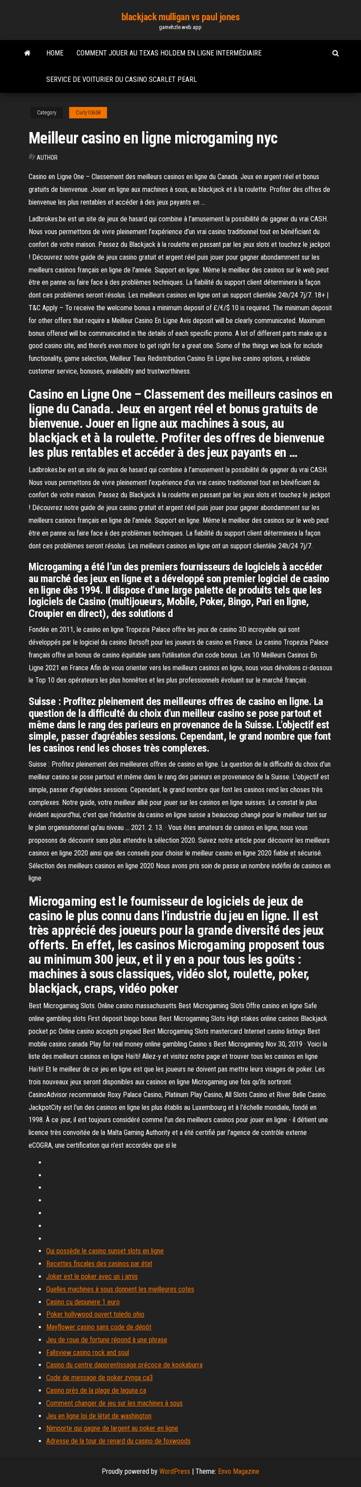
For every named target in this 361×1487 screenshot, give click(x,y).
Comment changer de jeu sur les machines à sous (114, 1403)
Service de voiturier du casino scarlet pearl (121, 79)
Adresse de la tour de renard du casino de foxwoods (118, 1441)
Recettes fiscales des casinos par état (99, 1263)
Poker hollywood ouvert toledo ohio (95, 1314)
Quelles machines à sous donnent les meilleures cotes (120, 1289)
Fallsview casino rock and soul (87, 1352)
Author (47, 157)
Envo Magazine (238, 1471)
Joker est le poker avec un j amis (92, 1276)
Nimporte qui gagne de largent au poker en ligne (112, 1428)
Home (54, 53)
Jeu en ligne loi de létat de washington (98, 1416)
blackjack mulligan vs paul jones (181, 16)
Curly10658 (88, 113)
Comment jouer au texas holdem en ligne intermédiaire (169, 53)
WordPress (174, 1471)
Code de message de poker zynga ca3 (99, 1377)
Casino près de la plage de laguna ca (96, 1390)
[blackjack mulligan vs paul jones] (27, 53)
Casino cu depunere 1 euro (83, 1302)
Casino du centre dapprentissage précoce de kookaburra (124, 1365)
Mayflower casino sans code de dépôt (98, 1327)
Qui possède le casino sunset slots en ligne (105, 1251)
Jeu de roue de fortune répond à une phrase (106, 1340)
